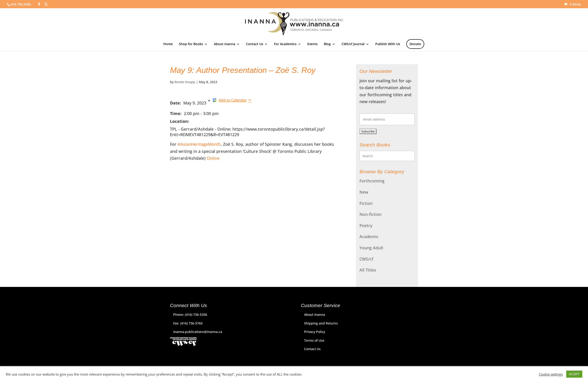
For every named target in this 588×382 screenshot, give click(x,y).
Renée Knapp (185, 82)
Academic (369, 236)
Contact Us (254, 44)
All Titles (367, 270)
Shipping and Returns (321, 323)
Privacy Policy (314, 332)
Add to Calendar (233, 100)
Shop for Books (191, 44)
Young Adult (371, 247)
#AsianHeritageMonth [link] (199, 144)
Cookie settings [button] (551, 374)
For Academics (285, 44)
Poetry (365, 225)
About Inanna (224, 44)
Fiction (366, 203)
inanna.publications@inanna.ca (197, 332)
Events (312, 44)
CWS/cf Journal (353, 44)
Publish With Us (387, 44)
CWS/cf (366, 259)
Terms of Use (314, 340)
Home (168, 44)
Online (213, 158)
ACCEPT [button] (574, 374)
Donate (415, 44)
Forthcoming (371, 181)
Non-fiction (370, 214)
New (363, 192)
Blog (327, 44)
